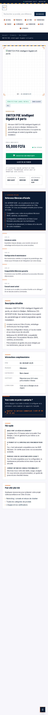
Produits (13, 35)
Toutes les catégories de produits (18, 502)
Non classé (23, 35)
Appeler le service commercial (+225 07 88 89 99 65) (25, 412)
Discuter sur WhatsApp (25, 156)
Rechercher (40, 14)
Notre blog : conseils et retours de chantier (21, 498)
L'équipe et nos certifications (16, 505)
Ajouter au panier (24, 162)
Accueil (5, 35)
